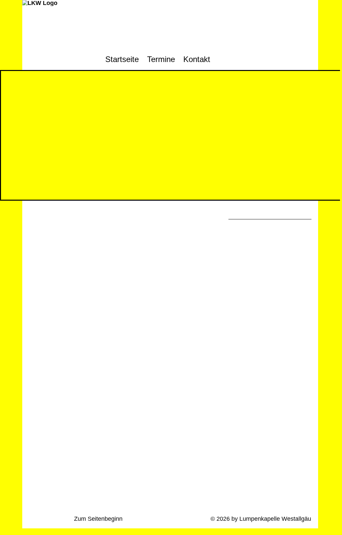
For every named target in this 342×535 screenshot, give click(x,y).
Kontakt (196, 59)
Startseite (122, 59)
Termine (161, 59)
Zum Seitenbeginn (98, 518)
